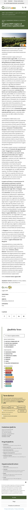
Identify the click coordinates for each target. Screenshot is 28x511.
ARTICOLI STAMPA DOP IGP (12, 341)
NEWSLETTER (8, 354)
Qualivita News (14, 329)
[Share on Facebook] (4, 316)
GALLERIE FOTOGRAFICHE (12, 363)
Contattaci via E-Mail (6, 435)
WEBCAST (8, 357)
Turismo (8, 386)
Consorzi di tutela (17, 280)
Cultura (8, 372)
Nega (14, 501)
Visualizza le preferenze (14, 505)
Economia (9, 374)
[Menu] (25, 7)
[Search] (22, 8)
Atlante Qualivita (7, 447)
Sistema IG (16, 20)
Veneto (3, 296)
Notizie (4, 20)
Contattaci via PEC (6, 436)
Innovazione (9, 377)
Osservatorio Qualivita (8, 449)
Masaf (4, 473)
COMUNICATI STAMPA (11, 355)
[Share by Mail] (23, 316)
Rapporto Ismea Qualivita (9, 452)
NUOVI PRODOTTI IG (10, 345)
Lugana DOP (5, 290)
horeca (24, 280)
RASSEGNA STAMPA (10, 352)
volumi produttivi (15, 282)
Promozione (9, 20)
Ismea (4, 477)
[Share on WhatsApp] (14, 316)
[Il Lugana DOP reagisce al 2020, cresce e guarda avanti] (14, 40)
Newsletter (10, 1)
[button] (26, 482)
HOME (3, 12)
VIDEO (7, 361)
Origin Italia (6, 466)
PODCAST (7, 359)
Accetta (14, 497)
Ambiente (8, 368)
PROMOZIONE (5, 282)
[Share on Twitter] (9, 316)
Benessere (9, 370)
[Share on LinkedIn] (19, 316)
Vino (3, 305)
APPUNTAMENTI (9, 347)
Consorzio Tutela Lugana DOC (9, 58)
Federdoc (5, 469)
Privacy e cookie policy (9, 508)
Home (5, 1)
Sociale (8, 383)
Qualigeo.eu (5, 444)
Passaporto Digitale (7, 455)
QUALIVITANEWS (9, 12)
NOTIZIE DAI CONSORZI (11, 343)
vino (9, 282)
